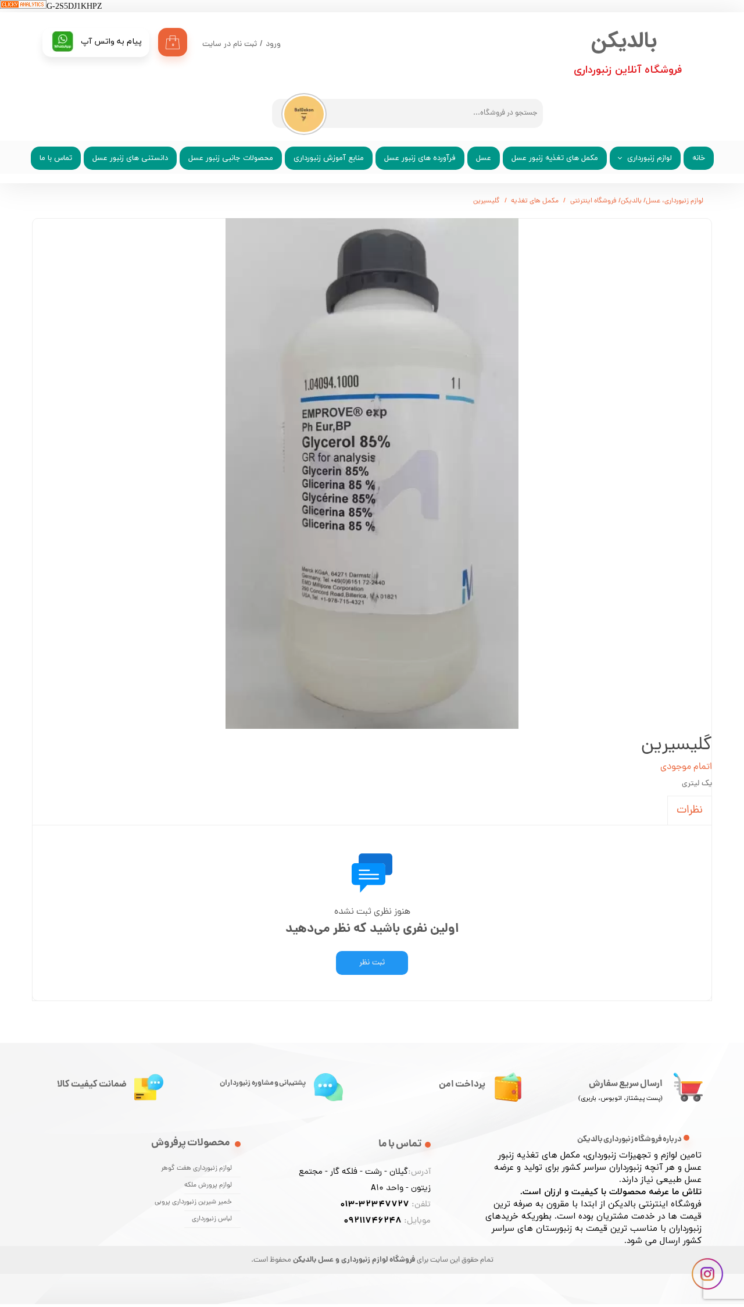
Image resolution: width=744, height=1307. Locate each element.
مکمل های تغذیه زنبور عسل (555, 158)
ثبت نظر (372, 963)
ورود (273, 44)
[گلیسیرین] (372, 473)
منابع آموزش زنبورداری (329, 158)
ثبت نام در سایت (229, 44)
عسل (483, 158)
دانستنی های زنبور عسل (130, 158)
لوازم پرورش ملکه (208, 1185)
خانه (698, 158)
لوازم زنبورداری (649, 158)
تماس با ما (56, 158)
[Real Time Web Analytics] (23, 6)
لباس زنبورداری (212, 1219)
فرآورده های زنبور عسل (420, 158)
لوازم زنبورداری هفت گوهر (208, 1168)
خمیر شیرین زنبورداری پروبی (208, 1202)
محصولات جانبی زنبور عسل (230, 158)
